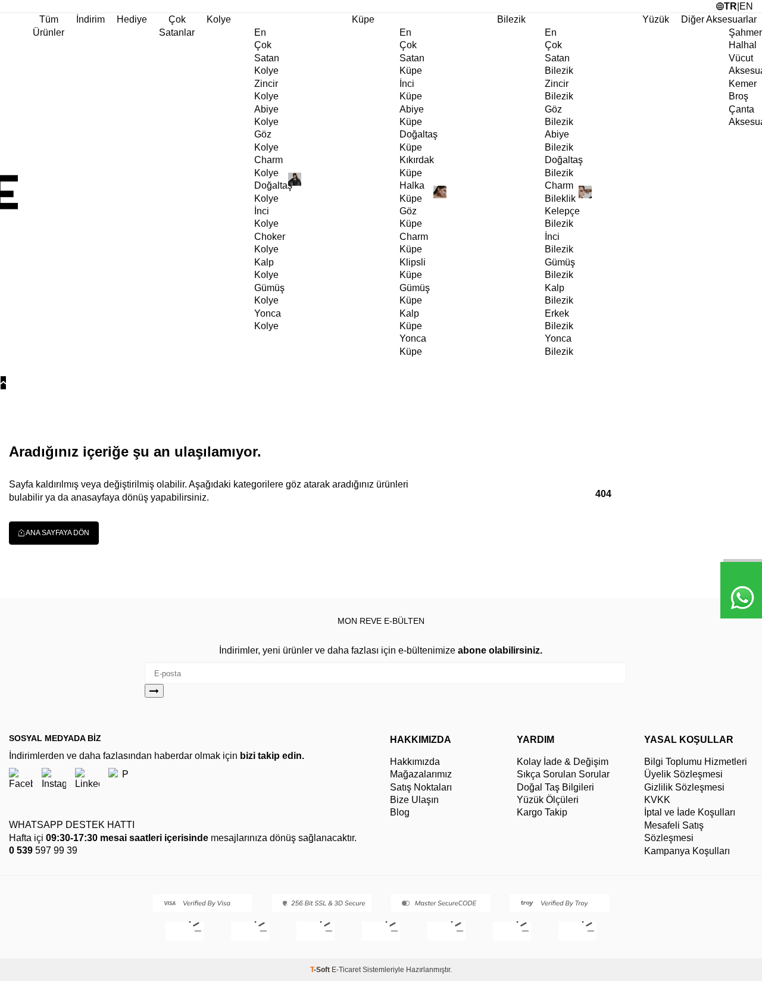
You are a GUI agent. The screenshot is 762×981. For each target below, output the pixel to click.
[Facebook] (21, 780)
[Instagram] (54, 780)
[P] (120, 780)
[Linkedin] (87, 780)
